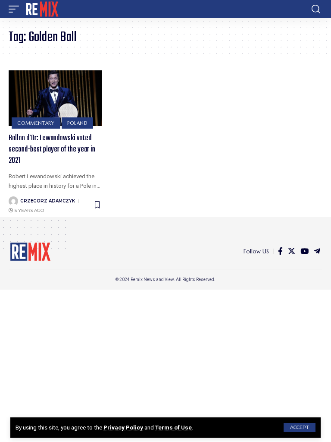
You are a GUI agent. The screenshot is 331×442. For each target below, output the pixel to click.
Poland (77, 123)
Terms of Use (173, 427)
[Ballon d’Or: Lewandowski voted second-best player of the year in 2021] (55, 98)
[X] (291, 251)
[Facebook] (280, 251)
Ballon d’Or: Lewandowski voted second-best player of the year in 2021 (52, 149)
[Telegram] (317, 251)
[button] (299, 427)
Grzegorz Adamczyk (47, 201)
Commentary (36, 123)
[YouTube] (304, 251)
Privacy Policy (123, 427)
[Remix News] (41, 9)
